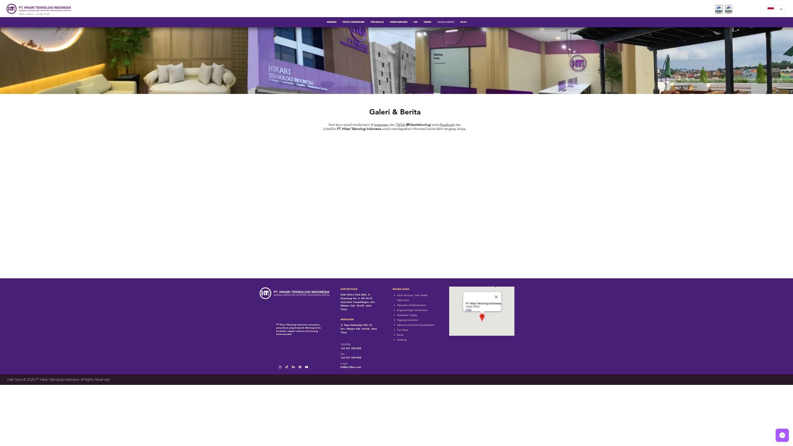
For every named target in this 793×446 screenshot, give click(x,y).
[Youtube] (306, 367)
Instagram (381, 125)
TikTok (401, 125)
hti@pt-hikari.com (351, 367)
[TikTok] (286, 367)
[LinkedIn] (293, 367)
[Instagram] (280, 367)
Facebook (447, 125)
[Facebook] (300, 367)
